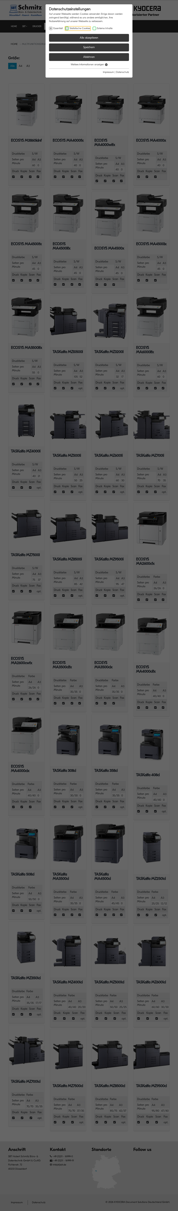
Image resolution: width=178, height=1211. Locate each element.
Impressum (108, 72)
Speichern (89, 47)
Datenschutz (122, 72)
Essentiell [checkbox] (58, 28)
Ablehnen (89, 57)
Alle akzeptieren (89, 37)
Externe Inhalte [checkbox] (104, 28)
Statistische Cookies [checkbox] (80, 28)
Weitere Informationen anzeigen (88, 64)
